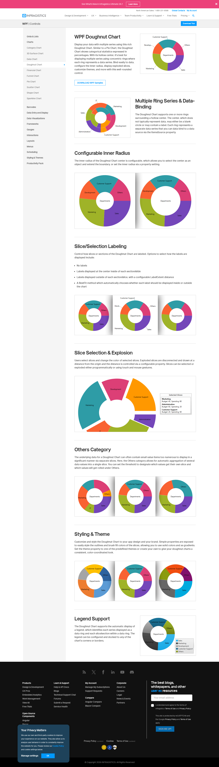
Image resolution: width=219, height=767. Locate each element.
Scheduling (32, 152)
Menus (30, 146)
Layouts (30, 141)
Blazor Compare (92, 705)
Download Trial (189, 23)
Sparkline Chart (34, 98)
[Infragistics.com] (37, 15)
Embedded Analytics (32, 694)
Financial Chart (34, 70)
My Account (192, 10)
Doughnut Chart (34, 64)
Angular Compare (93, 701)
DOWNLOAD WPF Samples (90, 82)
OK (48, 756)
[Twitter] (94, 672)
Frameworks (32, 124)
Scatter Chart (33, 87)
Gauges (30, 129)
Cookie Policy (58, 746)
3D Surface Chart (35, 53)
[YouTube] (122, 672)
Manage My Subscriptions (97, 687)
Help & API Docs (61, 687)
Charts (30, 42)
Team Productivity (133, 15)
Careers (120, 691)
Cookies (110, 741)
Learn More (133, 4)
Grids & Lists (32, 36)
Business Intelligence (109, 15)
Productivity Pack (35, 163)
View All (25, 702)
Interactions (32, 135)
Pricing (184, 15)
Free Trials (172, 15)
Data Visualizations (36, 118)
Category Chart (34, 47)
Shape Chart (33, 92)
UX (92, 15)
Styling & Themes (35, 157)
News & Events (124, 698)
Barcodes (31, 107)
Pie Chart (31, 81)
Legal (119, 694)
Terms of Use (170, 708)
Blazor (25, 724)
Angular (26, 720)
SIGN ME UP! (165, 729)
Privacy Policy (185, 708)
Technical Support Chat (65, 694)
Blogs (56, 691)
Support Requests (93, 691)
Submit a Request (62, 702)
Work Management (31, 698)
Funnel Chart (33, 76)
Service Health (61, 706)
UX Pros (26, 691)
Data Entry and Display (37, 112)
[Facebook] (103, 672)
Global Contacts (178, 10)
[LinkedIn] (113, 672)
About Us (121, 687)
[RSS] (84, 672)
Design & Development (33, 687)
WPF (25, 23)
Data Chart (32, 59)
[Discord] (132, 672)
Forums (57, 698)
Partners (121, 702)
